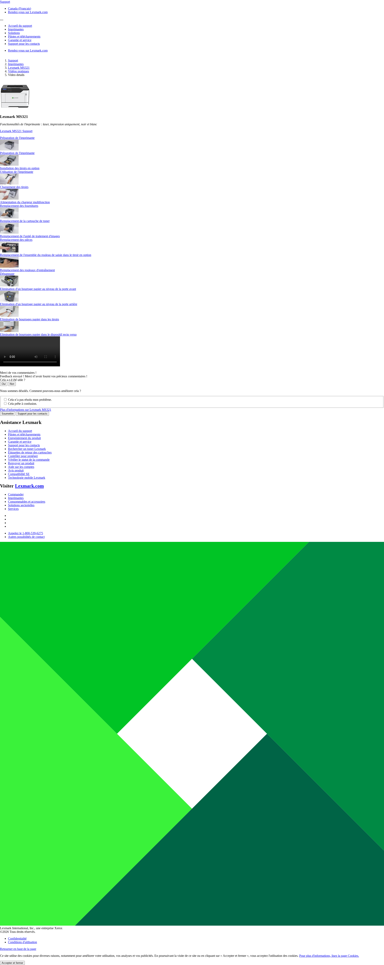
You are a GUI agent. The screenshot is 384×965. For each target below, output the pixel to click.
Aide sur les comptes (21, 467)
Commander (16, 494)
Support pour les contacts (32, 413)
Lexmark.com (29, 485)
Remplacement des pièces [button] (16, 239)
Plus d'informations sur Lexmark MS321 (25, 409)
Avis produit (16, 470)
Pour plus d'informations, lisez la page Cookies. (329, 955)
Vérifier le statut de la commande (29, 459)
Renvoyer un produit (21, 463)
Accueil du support (20, 431)
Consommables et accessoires (26, 501)
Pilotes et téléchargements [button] (24, 36)
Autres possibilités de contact (26, 536)
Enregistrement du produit (24, 438)
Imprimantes (16, 64)
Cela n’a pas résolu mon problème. (30, 399)
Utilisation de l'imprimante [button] (16, 171)
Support (13, 60)
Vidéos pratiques (18, 71)
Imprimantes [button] (16, 29)
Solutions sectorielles (21, 505)
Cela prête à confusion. (22, 403)
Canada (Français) (19, 8)
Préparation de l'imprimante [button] (17, 138)
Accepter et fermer (12, 962)
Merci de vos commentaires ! (18, 372)
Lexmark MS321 (19, 67)
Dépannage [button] (7, 273)
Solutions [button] (14, 33)
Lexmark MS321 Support (16, 131)
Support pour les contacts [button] (24, 43)
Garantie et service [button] (19, 40)
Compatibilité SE (19, 474)
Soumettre (8, 413)
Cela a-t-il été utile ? (12, 380)
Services (13, 508)
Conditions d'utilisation (22, 942)
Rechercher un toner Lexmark (27, 449)
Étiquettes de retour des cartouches (30, 452)
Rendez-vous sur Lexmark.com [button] (28, 12)
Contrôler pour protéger (23, 456)
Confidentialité (17, 938)
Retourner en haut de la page (18, 949)
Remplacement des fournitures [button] (19, 205)
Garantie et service (19, 441)
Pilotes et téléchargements (24, 434)
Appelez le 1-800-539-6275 (25, 533)
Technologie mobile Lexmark (26, 477)
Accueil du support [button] (20, 25)
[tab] (192, 138)
